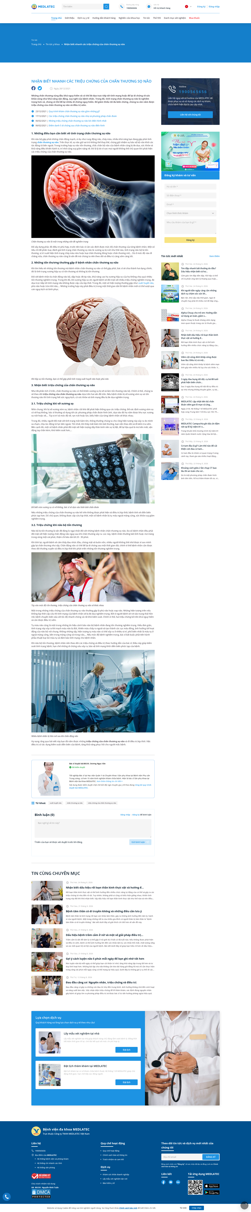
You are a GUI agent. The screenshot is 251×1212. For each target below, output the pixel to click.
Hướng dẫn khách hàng (104, 18)
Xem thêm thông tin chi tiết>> (110, 781)
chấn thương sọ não (48, 142)
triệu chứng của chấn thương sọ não (102, 803)
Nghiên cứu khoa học (129, 18)
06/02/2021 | (71, 120)
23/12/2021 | (68, 111)
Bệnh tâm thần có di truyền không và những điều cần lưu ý (104, 911)
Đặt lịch (126, 1049)
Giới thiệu (69, 18)
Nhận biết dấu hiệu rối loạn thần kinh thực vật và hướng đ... (105, 887)
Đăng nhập (214, 6)
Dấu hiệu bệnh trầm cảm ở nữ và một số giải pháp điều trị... (104, 935)
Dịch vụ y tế (83, 18)
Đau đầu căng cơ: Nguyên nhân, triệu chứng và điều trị (101, 982)
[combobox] (190, 213)
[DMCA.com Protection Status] (41, 1193)
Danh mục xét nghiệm (175, 18)
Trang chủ (36, 44)
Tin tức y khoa (53, 44)
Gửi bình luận (138, 842)
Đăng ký (201, 6)
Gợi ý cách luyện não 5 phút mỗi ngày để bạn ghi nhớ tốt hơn (105, 958)
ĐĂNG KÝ (210, 1157)
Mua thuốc (194, 18)
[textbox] (190, 213)
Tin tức (146, 18)
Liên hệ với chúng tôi (190, 114)
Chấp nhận (196, 1208)
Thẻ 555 (157, 18)
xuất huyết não (145, 283)
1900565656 (40, 1151)
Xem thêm (214, 256)
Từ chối (183, 1208)
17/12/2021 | (76, 116)
